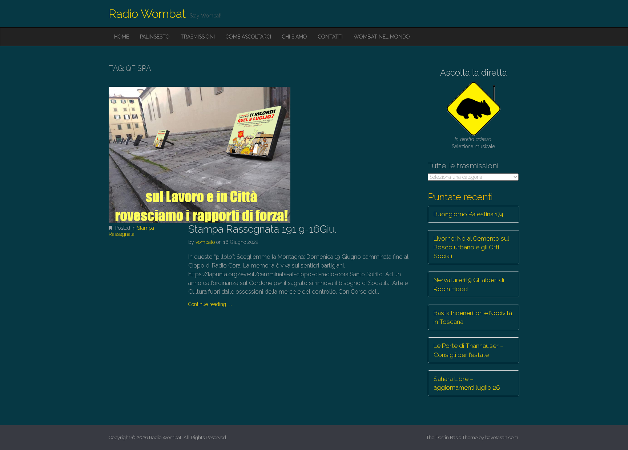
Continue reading (210, 304)
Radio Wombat (147, 13)
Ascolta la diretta (473, 72)
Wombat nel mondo (382, 37)
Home (121, 37)
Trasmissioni (198, 37)
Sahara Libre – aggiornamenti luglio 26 (467, 383)
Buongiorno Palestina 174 (468, 214)
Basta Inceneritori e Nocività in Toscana (473, 317)
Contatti (330, 37)
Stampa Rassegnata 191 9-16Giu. (262, 229)
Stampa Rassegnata (131, 231)
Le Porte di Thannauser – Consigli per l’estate (469, 350)
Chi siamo (294, 37)
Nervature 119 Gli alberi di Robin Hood (469, 284)
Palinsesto (155, 37)
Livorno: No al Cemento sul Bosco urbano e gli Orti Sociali (471, 247)
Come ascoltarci (248, 37)
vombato (205, 242)
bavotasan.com (501, 437)
